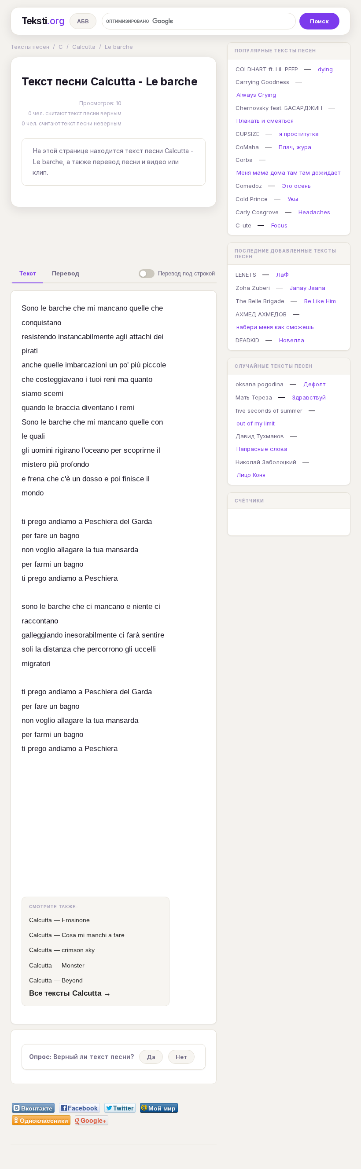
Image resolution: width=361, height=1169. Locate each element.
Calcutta (84, 46)
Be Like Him (320, 300)
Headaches (314, 212)
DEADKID (247, 340)
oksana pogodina (260, 384)
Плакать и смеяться (265, 120)
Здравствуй (309, 397)
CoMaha (247, 146)
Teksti (43, 20)
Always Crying (256, 94)
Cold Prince (252, 198)
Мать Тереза (254, 397)
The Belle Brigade (260, 300)
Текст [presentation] (27, 273)
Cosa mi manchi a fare (93, 934)
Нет (181, 1056)
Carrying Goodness (262, 81)
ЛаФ (282, 274)
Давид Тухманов (260, 436)
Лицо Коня (250, 474)
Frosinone (76, 919)
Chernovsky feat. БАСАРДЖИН (279, 107)
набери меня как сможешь (275, 326)
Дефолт (314, 384)
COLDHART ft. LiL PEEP (267, 69)
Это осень (296, 185)
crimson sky (78, 949)
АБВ (83, 21)
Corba (244, 159)
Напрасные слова (261, 448)
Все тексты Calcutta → (70, 993)
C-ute (243, 225)
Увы (292, 198)
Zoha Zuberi (253, 287)
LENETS (246, 274)
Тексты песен (30, 46)
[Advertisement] (149, 234)
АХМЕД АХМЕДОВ (261, 314)
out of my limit (255, 423)
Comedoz (249, 185)
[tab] (27, 273)
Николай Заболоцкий (266, 461)
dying (325, 69)
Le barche (119, 46)
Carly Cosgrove (257, 212)
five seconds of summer (269, 410)
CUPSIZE (247, 133)
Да (151, 1056)
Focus (279, 225)
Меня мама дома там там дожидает (288, 172)
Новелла (291, 340)
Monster (73, 965)
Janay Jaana (307, 287)
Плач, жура (295, 146)
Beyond (72, 980)
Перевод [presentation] (65, 273)
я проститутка (299, 133)
